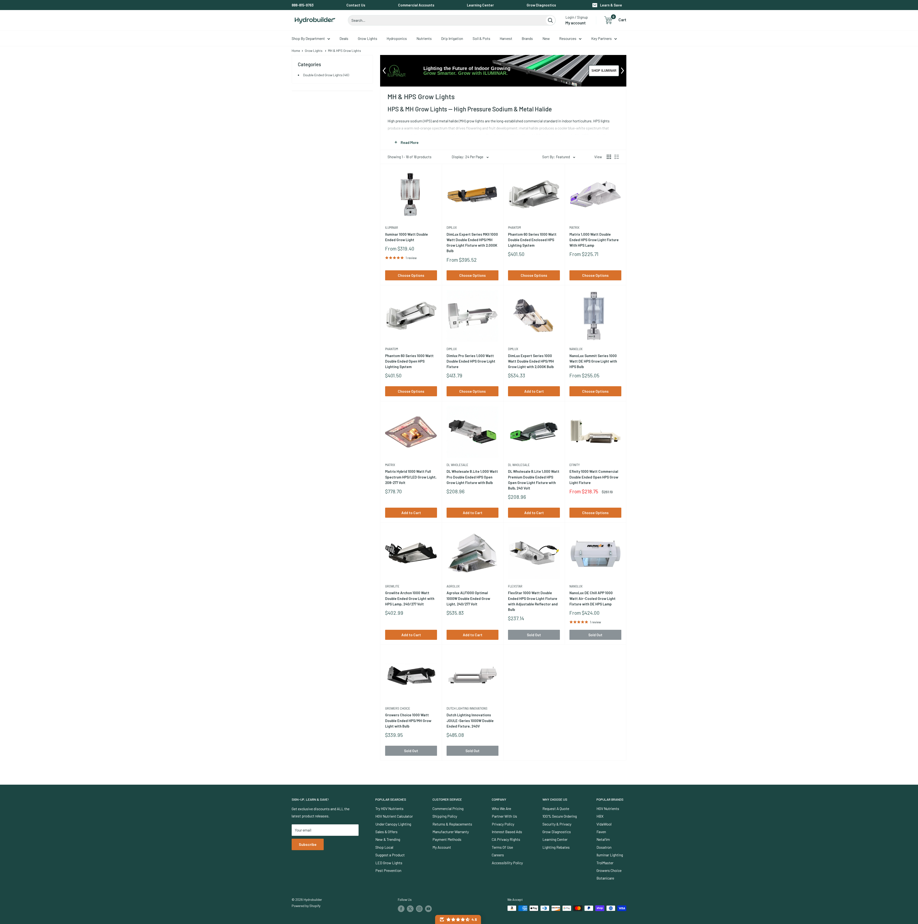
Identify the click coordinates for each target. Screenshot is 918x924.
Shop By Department (308, 38)
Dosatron (604, 847)
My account (575, 22)
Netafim (603, 839)
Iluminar (391, 227)
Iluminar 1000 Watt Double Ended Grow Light (406, 237)
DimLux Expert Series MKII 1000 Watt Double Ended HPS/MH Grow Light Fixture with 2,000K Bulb (472, 242)
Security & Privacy (556, 824)
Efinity (574, 465)
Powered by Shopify (306, 906)
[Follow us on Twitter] (410, 908)
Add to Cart (534, 391)
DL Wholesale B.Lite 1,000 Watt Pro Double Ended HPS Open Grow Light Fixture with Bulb (472, 477)
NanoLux (576, 349)
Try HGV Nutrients (389, 808)
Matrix (574, 227)
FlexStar (515, 586)
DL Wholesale (457, 465)
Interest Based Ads (507, 831)
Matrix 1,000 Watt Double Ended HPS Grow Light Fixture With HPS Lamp (594, 240)
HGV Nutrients (607, 808)
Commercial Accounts (416, 5)
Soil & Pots (481, 38)
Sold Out (534, 635)
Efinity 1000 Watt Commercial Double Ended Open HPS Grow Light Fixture (593, 477)
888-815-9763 (303, 5)
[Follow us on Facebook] (401, 908)
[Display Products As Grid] (609, 157)
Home (296, 51)
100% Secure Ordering (559, 816)
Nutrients (424, 38)
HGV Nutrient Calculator (394, 816)
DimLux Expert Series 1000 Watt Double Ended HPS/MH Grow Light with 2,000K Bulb (531, 361)
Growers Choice (397, 708)
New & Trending (387, 839)
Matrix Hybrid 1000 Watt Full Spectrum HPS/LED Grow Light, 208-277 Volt (411, 477)
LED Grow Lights (388, 862)
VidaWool (604, 824)
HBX (599, 816)
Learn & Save (611, 5)
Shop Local (384, 847)
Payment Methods (446, 839)
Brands (527, 38)
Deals (343, 38)
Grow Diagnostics (541, 5)
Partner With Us (504, 816)
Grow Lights (367, 38)
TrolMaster (604, 862)
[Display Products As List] (617, 157)
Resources (567, 38)
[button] (458, 919)
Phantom (514, 227)
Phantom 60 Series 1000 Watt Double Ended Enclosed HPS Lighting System (532, 240)
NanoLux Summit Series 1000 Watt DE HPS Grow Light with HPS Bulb (593, 361)
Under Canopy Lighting (393, 824)
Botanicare (605, 878)
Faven (601, 831)
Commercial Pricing (448, 808)
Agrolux (453, 586)
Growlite (392, 586)
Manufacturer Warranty (450, 831)
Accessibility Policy (507, 862)
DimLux (452, 227)
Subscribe (308, 844)
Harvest (506, 38)
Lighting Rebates (556, 847)
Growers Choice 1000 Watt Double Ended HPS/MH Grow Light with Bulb (408, 720)
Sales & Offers (386, 831)
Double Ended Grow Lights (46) (326, 75)
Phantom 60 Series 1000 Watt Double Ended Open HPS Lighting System (409, 361)
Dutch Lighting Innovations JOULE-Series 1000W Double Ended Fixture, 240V (470, 720)
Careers (498, 855)
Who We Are (501, 808)
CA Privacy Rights (506, 839)
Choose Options (411, 275)
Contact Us (355, 5)
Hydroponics (397, 38)
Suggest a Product (390, 855)
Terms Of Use (502, 847)
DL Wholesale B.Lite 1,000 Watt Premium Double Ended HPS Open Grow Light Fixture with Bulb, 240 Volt (533, 479)
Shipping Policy (444, 816)
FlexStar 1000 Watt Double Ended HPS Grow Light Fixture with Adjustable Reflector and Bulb (533, 601)
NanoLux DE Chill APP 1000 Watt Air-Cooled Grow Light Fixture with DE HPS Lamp (592, 598)
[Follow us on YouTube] (428, 908)
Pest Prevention (388, 870)
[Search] (550, 20)
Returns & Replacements (452, 824)
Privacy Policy (503, 824)
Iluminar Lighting (609, 855)
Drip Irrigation (452, 38)
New (546, 38)
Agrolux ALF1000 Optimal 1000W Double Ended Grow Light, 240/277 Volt (468, 598)
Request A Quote (555, 808)
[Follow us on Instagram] (419, 908)
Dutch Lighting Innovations (467, 708)
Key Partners (601, 38)
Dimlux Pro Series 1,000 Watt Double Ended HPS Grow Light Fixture (471, 361)
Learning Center (480, 5)
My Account (441, 847)
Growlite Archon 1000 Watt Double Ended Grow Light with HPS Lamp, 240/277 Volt (409, 598)
